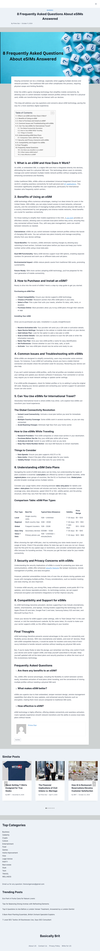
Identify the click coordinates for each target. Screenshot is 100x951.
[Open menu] (96, 3)
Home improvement (10, 853)
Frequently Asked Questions (28, 147)
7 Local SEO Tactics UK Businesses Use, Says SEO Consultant (26, 920)
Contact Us (42, 946)
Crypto (5, 838)
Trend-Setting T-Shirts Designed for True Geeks (16, 788)
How (4, 856)
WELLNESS (6, 877)
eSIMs (17, 740)
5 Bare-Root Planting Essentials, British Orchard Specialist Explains (28, 914)
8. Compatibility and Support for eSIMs (31, 143)
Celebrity (5, 835)
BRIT (8, 794)
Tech (4, 871)
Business (50, 10)
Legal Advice (7, 859)
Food (4, 847)
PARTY (5, 862)
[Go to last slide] (6, 783)
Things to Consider (27, 133)
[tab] (46, 808)
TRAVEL (5, 874)
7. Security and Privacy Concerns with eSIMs (33, 140)
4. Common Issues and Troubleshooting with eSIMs (35, 123)
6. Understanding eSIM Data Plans (29, 135)
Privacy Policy (54, 946)
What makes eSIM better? (29, 152)
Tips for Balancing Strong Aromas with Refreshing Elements (25, 904)
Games (5, 850)
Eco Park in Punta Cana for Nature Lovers (18, 898)
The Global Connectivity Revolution (31, 128)
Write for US (66, 946)
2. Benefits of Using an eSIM (27, 118)
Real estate (6, 865)
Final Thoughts (22, 145)
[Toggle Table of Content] (51, 113)
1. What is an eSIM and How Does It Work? (32, 116)
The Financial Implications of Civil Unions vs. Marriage (48, 788)
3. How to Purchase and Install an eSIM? (31, 121)
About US (32, 946)
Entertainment (7, 844)
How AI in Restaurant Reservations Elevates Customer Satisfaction (82, 788)
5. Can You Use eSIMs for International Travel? (33, 126)
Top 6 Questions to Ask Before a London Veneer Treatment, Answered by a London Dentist (38, 909)
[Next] (94, 783)
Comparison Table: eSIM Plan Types (31, 137)
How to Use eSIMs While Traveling (31, 130)
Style (4, 868)
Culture (5, 841)
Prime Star (16, 23)
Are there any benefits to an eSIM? (32, 150)
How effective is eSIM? (28, 154)
